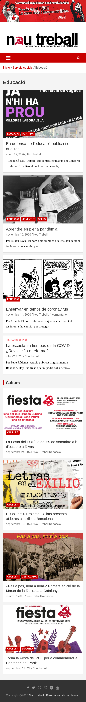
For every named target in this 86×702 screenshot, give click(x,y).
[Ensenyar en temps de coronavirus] (43, 279)
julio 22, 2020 (14, 356)
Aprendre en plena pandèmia (31, 229)
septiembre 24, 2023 (19, 452)
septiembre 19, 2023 (19, 524)
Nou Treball (34, 154)
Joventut (28, 219)
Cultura (13, 383)
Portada (27, 133)
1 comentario (58, 314)
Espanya (27, 648)
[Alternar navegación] (8, 58)
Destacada (29, 576)
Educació (13, 133)
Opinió (42, 219)
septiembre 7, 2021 (18, 668)
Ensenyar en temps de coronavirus (37, 309)
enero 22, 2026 (15, 154)
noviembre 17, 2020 (18, 234)
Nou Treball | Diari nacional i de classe (53, 695)
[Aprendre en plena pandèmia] (43, 199)
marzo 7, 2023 (15, 596)
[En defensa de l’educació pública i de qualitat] (43, 114)
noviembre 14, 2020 (18, 314)
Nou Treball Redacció (47, 452)
